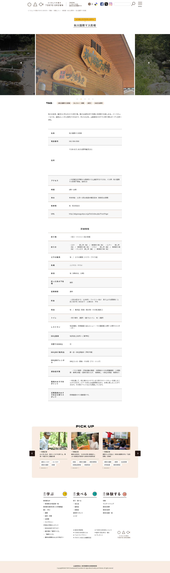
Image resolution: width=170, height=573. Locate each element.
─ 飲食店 (76, 510)
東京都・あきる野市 (68, 10)
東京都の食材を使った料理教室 (53, 507)
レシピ (75, 516)
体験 (104, 501)
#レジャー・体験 (79, 103)
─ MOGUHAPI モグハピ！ (51, 528)
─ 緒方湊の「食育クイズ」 (51, 531)
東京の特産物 (79, 530)
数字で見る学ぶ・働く (103, 533)
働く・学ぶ (46, 510)
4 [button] (89, 100)
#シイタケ (55, 462)
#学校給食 (107, 465)
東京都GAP (46, 501)
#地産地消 (87, 465)
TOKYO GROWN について (104, 530)
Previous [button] (21, 63)
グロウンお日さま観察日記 (83, 538)
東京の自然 (106, 510)
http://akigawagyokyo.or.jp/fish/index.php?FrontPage (88, 214)
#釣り (89, 103)
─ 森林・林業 (47, 516)
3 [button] (85, 100)
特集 (50, 10)
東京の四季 (106, 507)
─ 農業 (45, 513)
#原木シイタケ (45, 462)
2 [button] (82, 100)
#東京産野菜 (93, 462)
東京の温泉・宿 (108, 513)
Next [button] (149, 63)
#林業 (53, 465)
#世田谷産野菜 (77, 465)
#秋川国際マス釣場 (64, 103)
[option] (85, 66)
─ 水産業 (46, 519)
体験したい (57, 10)
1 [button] (78, 100)
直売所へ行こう (78, 513)
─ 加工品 (76, 504)
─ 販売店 (76, 507)
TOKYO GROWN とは (81, 533)
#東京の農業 (44, 465)
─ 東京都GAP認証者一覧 (51, 504)
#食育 (116, 462)
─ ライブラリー (48, 522)
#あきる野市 (99, 103)
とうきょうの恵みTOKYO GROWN (37, 10)
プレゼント (99, 535)
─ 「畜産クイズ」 (49, 534)
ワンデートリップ (108, 504)
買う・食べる (77, 501)
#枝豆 (74, 462)
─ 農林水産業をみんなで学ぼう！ (53, 537)
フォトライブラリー (81, 535)
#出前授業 (124, 462)
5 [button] (93, 100)
